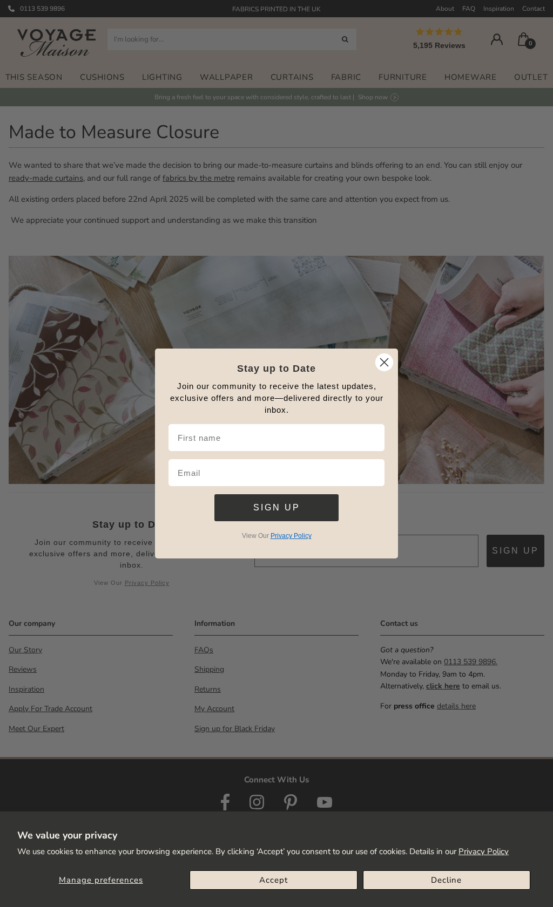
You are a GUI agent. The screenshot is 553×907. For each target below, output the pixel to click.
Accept (273, 880)
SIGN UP (276, 507)
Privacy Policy (483, 851)
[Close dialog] (384, 362)
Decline (446, 880)
